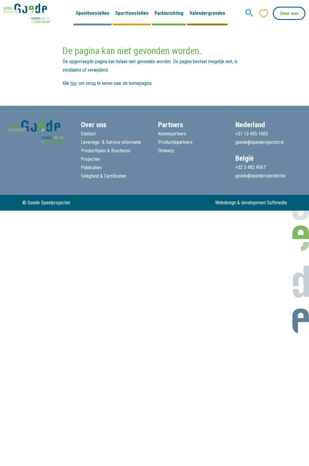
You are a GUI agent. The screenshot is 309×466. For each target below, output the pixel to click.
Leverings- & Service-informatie (111, 142)
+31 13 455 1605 (251, 134)
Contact (88, 134)
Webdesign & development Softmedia (251, 202)
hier (73, 83)
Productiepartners (175, 142)
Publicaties (91, 167)
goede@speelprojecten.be (260, 176)
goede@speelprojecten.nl (259, 142)
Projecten (90, 159)
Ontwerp (166, 151)
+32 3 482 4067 (250, 167)
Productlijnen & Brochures (105, 151)
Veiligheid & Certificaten (103, 176)
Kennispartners (172, 134)
